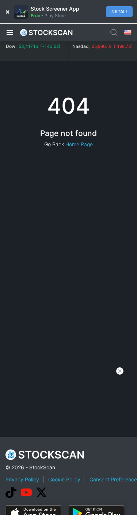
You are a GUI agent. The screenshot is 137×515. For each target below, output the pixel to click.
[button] (9, 32)
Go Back (54, 144)
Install (119, 11)
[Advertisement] (68, 442)
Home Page (79, 144)
